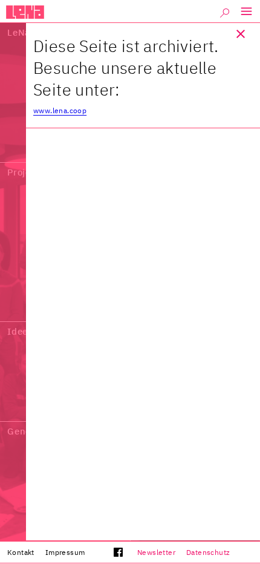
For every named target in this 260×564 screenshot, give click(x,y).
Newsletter (156, 552)
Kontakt (20, 552)
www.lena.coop (59, 110)
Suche (224, 15)
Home (25, 12)
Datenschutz (208, 552)
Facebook (109, 555)
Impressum (65, 552)
